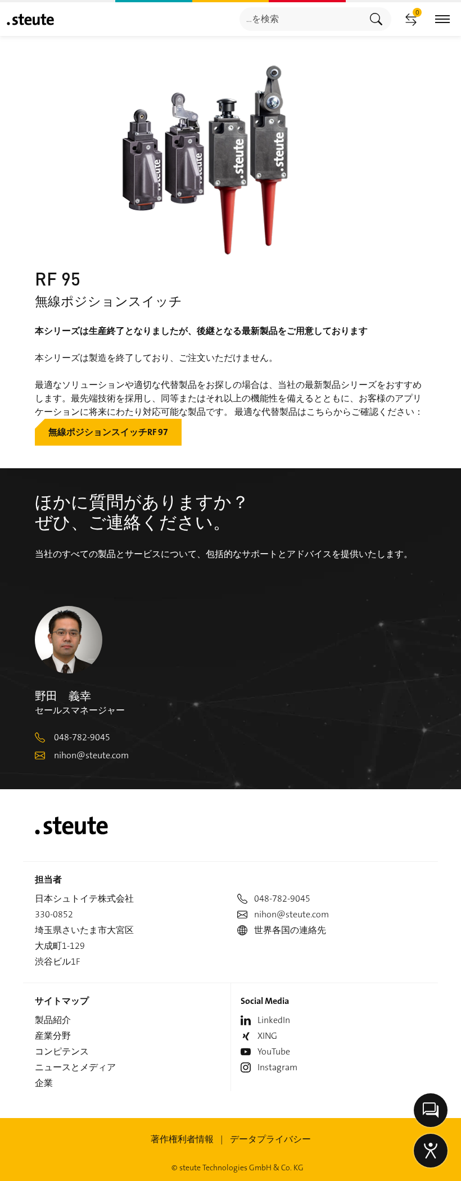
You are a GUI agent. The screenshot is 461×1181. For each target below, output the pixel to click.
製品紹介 (53, 1020)
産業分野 (53, 1036)
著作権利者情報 (182, 1139)
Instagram (277, 1067)
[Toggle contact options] (431, 1110)
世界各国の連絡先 (290, 930)
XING (267, 1036)
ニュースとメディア (75, 1067)
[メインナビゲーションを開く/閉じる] (442, 19)
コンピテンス (62, 1051)
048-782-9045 (82, 737)
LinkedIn (273, 1020)
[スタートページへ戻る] (30, 19)
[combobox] (300, 18)
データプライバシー (270, 1139)
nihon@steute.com (91, 755)
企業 (44, 1083)
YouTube (273, 1051)
